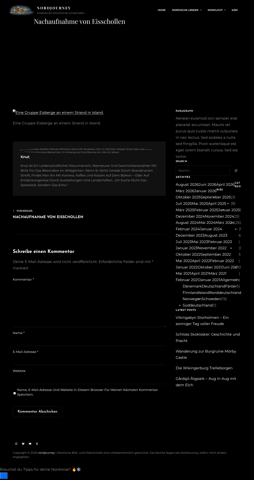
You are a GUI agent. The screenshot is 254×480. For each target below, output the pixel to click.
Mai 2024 (207, 222)
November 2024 (219, 216)
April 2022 (201, 261)
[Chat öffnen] (4, 476)
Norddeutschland (225, 292)
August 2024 (187, 222)
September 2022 (216, 254)
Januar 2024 (211, 229)
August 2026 (187, 184)
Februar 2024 (188, 229)
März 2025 (185, 210)
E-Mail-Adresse (25, 352)
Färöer (231, 286)
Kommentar (23, 279)
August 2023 (216, 235)
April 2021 (200, 273)
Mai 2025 (200, 203)
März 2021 (218, 273)
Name (19, 333)
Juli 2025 (184, 203)
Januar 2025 (229, 210)
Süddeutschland (198, 305)
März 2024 (224, 222)
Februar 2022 (222, 261)
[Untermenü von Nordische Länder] (201, 10)
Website (19, 371)
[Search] (235, 171)
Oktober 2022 (188, 254)
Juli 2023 (184, 242)
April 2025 (217, 203)
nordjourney (46, 452)
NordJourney (54, 7)
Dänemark (192, 286)
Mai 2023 (200, 242)
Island (204, 292)
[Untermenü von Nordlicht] (225, 10)
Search (243, 10)
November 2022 (212, 248)
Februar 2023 (220, 242)
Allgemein (229, 280)
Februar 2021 (187, 280)
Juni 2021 (230, 267)
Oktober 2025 (188, 197)
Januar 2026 (205, 191)
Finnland (191, 292)
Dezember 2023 (190, 235)
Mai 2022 (184, 261)
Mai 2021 (183, 273)
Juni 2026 (207, 184)
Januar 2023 (187, 248)
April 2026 (225, 184)
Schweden (211, 299)
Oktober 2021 (210, 267)
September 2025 (216, 197)
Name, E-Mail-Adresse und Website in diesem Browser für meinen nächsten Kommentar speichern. (87, 392)
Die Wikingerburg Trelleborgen (204, 368)
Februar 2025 (206, 210)
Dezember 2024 (190, 216)
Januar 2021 (209, 280)
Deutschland (213, 286)
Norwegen (192, 299)
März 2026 (185, 191)
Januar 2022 (187, 267)
